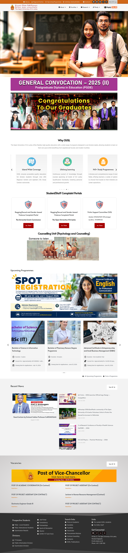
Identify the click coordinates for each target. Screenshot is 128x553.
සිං (113, 2)
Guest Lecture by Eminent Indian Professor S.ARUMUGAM (34, 417)
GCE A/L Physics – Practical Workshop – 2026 (93, 440)
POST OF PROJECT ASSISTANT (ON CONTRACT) (29, 494)
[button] (2, 44)
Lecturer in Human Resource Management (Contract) (85, 494)
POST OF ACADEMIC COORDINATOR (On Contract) (31, 485)
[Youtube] (97, 2)
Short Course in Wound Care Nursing (25, 348)
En (110, 2)
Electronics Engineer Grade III (22, 503)
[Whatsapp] (103, 2)
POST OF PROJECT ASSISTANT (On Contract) (81, 485)
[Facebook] (93, 2)
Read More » (15, 488)
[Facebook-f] (96, 533)
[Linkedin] (100, 2)
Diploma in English (55, 348)
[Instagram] (106, 2)
